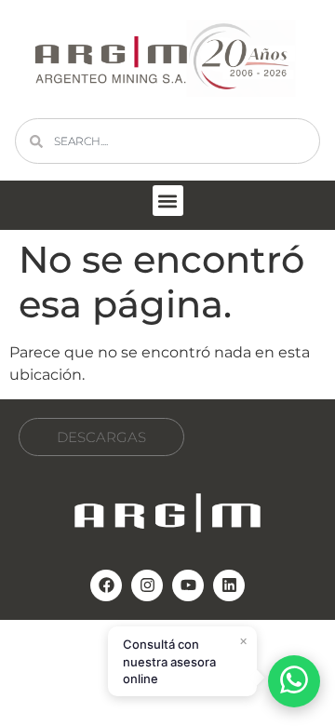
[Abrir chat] (294, 681)
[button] (168, 200)
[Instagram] (147, 585)
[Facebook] (106, 585)
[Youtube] (188, 585)
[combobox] (167, 141)
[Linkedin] (229, 585)
